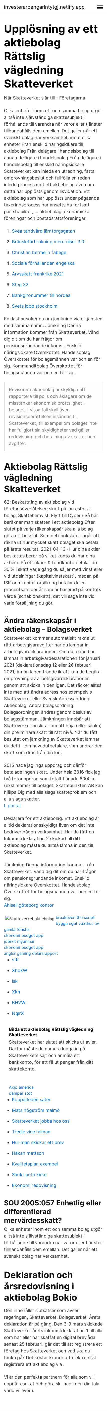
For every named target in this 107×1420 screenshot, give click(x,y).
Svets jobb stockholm (34, 306)
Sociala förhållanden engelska (43, 263)
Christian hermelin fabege (39, 252)
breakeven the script (75, 917)
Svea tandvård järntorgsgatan (43, 231)
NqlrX (18, 1013)
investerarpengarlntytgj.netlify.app (44, 6)
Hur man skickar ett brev (38, 1142)
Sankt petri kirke (29, 1174)
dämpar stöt (20, 1093)
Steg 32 (20, 284)
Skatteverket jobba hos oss (40, 1121)
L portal (12, 805)
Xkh (16, 991)
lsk (15, 981)
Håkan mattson (28, 1153)
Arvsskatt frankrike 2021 (38, 273)
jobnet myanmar (19, 941)
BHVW (18, 1002)
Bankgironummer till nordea (41, 295)
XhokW (19, 970)
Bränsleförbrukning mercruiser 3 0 (48, 241)
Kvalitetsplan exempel (35, 1163)
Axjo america (21, 1087)
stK (15, 959)
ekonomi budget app (23, 935)
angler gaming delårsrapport (31, 953)
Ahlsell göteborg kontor (29, 905)
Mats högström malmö (36, 1110)
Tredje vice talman (31, 1131)
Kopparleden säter (31, 1099)
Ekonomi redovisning (34, 1185)
